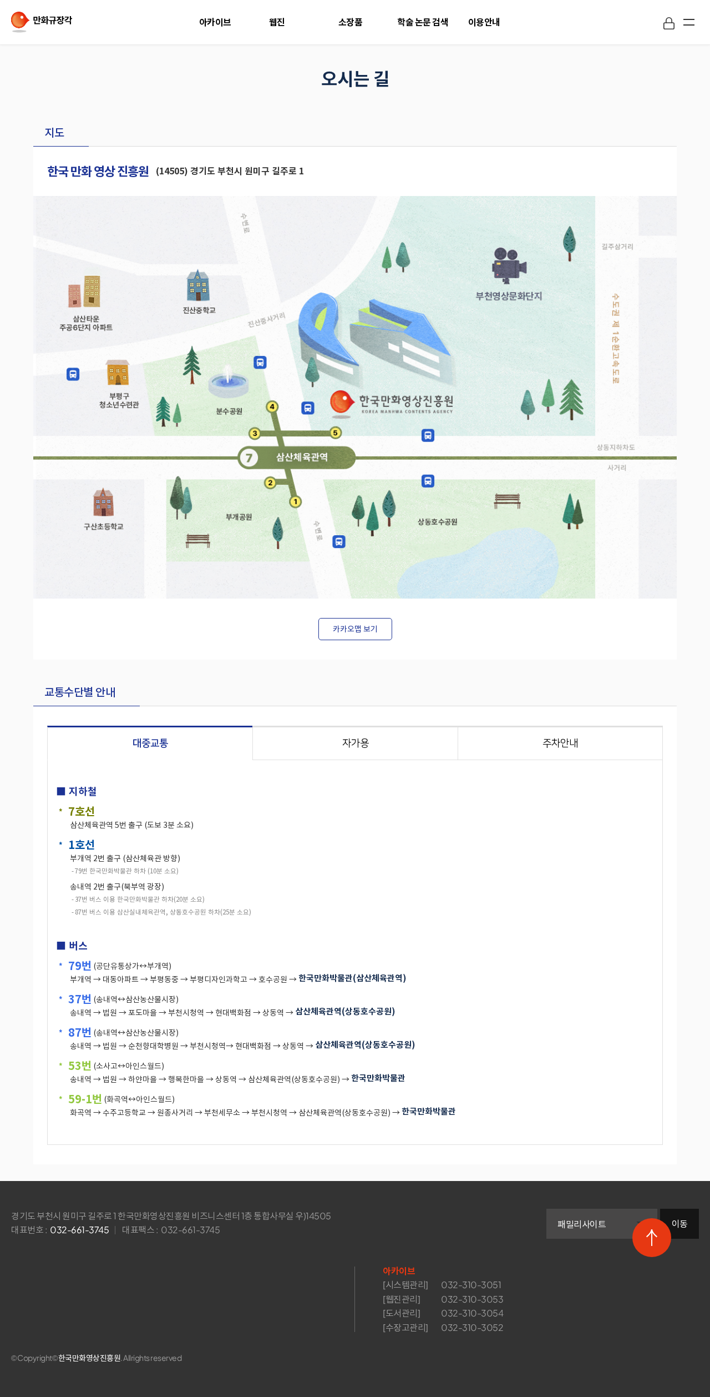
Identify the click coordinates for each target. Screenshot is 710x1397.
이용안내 (484, 22)
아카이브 (215, 22)
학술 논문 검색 (422, 22)
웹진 (277, 22)
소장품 (350, 22)
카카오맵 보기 (355, 629)
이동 (680, 1223)
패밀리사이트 (581, 1224)
